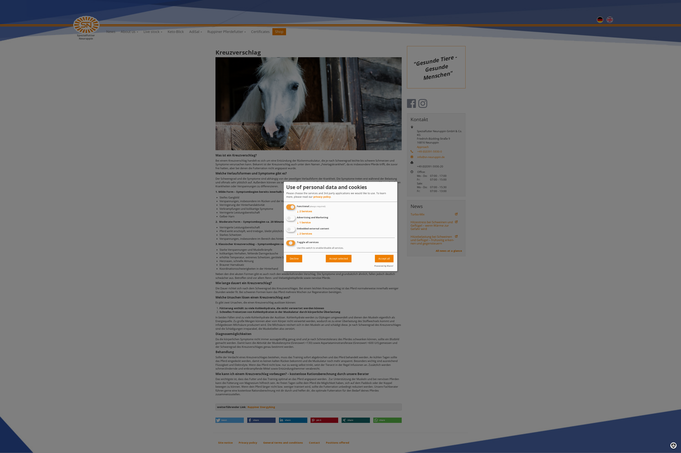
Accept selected (338, 258)
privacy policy (322, 196)
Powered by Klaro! (383, 266)
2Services (304, 211)
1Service (304, 222)
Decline (294, 258)
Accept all (384, 258)
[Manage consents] (673, 445)
